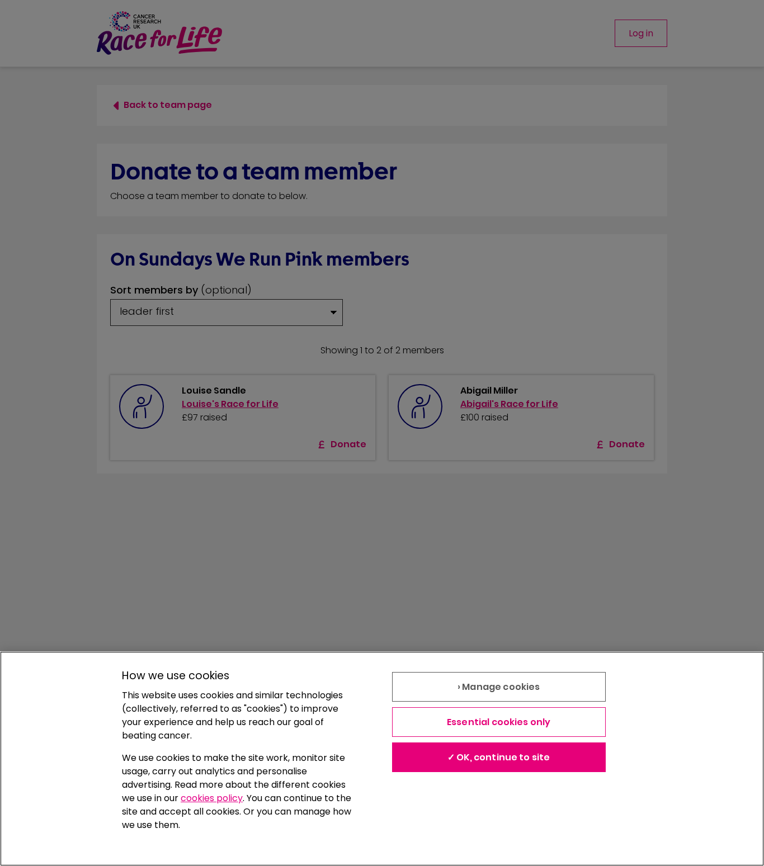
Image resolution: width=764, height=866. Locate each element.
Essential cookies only (499, 722)
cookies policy (212, 798)
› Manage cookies (499, 686)
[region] (382, 758)
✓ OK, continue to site (498, 757)
